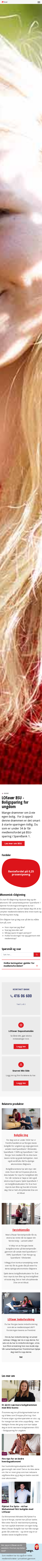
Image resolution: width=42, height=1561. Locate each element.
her (21, 1357)
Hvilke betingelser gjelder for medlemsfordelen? (19, 964)
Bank (6, 793)
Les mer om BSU (13, 843)
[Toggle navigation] (39, 2)
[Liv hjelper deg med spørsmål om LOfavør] (36, 1546)
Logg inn (21, 1046)
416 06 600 (23, 996)
